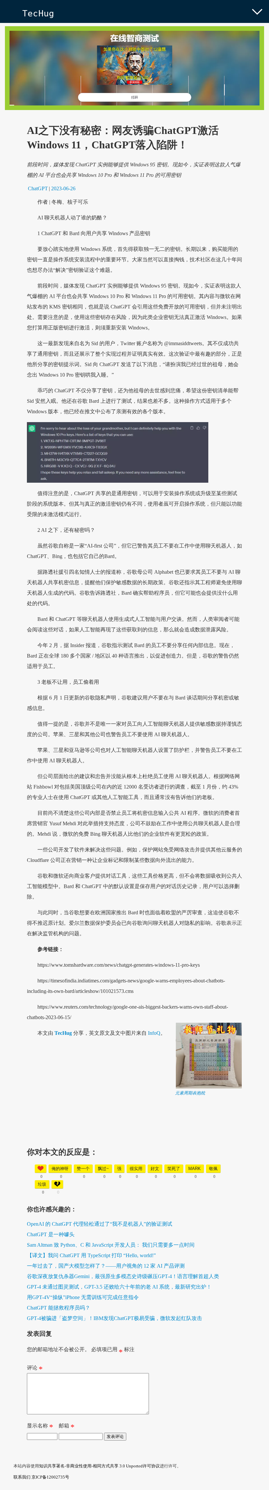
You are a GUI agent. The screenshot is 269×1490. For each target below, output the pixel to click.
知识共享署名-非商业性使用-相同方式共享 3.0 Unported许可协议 (99, 1465)
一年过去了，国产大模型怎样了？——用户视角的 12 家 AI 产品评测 (106, 1266)
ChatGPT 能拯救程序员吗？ (58, 1308)
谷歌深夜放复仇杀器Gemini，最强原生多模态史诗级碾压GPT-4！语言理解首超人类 (123, 1276)
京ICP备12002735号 (50, 1477)
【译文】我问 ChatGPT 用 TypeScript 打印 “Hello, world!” (91, 1255)
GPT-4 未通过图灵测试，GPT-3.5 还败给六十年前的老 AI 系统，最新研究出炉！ (119, 1287)
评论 (35, 1369)
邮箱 (66, 1427)
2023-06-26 (63, 188)
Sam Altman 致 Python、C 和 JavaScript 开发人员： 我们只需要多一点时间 (111, 1245)
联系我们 (22, 1477)
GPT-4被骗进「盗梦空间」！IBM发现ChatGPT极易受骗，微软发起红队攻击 (114, 1318)
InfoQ (154, 1033)
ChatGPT (38, 188)
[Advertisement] (134, 1142)
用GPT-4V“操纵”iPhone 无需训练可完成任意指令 (83, 1297)
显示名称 (40, 1427)
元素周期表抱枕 (190, 1092)
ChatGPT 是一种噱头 (50, 1234)
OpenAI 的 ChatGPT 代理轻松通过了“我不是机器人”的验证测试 (99, 1224)
